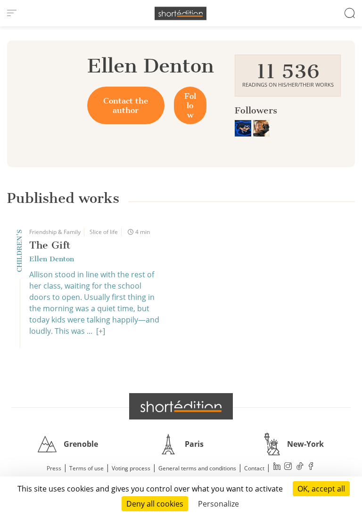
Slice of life (104, 232)
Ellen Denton (51, 259)
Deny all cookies (154, 504)
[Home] (180, 13)
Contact (254, 468)
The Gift (49, 245)
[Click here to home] (181, 406)
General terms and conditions (197, 468)
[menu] (12, 13)
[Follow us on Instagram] (288, 467)
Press (54, 468)
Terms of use (86, 468)
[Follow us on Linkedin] (277, 467)
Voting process (131, 468)
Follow (190, 105)
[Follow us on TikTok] (299, 467)
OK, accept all (321, 489)
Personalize (218, 504)
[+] (100, 331)
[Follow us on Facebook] (311, 467)
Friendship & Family (55, 232)
